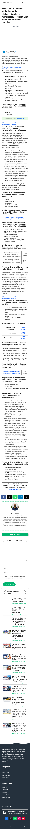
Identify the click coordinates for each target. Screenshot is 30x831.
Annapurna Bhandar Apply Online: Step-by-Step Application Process (19, 657)
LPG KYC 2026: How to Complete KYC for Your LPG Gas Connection (19, 609)
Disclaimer (5, 792)
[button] (22, 2)
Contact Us (5, 789)
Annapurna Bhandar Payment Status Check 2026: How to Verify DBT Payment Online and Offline (19, 621)
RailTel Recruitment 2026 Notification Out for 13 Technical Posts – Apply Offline (19, 678)
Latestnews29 (7, 2)
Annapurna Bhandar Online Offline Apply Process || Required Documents (19, 668)
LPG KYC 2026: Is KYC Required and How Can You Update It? (19, 599)
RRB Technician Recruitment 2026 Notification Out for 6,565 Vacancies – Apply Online (19, 701)
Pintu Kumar (11, 51)
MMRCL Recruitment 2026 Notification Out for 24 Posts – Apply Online (19, 689)
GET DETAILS (21, 119)
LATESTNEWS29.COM (15, 489)
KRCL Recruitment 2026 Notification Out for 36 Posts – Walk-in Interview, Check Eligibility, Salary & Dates (19, 728)
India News (5, 770)
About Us (4, 787)
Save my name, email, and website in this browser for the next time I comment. (15, 578)
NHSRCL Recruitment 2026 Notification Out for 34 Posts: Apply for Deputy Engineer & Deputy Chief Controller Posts (19, 714)
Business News (6, 775)
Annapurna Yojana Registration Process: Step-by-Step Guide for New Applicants (19, 646)
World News (5, 772)
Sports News (5, 778)
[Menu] (27, 2)
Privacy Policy (6, 797)
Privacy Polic (5, 795)
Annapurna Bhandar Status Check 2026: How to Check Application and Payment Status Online (19, 634)
